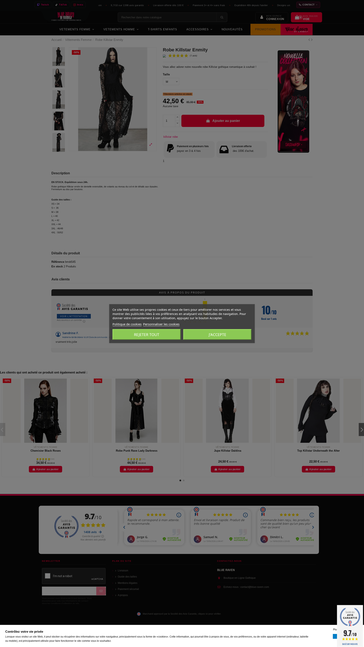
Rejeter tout (146, 334)
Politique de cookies (127, 324)
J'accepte (217, 334)
